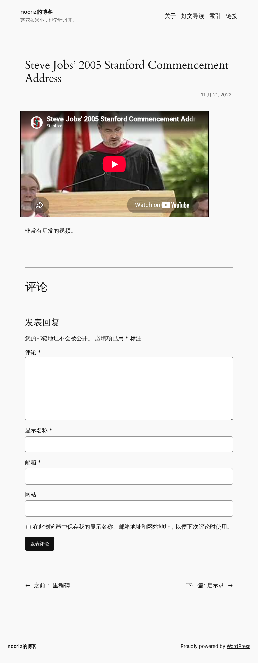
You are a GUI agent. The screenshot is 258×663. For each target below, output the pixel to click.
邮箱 (33, 462)
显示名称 (38, 430)
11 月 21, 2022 (216, 94)
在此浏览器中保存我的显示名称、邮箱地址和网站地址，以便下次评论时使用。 (133, 526)
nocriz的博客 (36, 11)
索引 (215, 15)
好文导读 (192, 15)
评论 (33, 352)
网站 (30, 494)
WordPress (238, 646)
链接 (232, 15)
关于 (170, 15)
